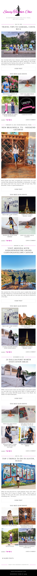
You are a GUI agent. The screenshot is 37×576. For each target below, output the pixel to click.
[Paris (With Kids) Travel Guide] (27, 205)
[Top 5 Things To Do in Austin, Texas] (18, 488)
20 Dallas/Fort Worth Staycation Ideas (9, 347)
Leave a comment (31, 119)
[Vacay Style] (9, 536)
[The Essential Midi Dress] (27, 434)
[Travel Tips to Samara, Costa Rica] (18, 57)
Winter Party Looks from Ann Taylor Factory (10, 446)
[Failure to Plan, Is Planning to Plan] (27, 414)
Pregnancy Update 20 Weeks (10, 94)
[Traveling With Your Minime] (9, 225)
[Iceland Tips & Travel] (9, 516)
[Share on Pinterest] (9, 120)
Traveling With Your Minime (10, 236)
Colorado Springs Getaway (27, 326)
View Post (18, 68)
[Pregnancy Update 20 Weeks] (9, 84)
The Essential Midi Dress (27, 445)
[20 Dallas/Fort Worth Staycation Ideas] (9, 337)
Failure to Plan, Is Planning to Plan (27, 424)
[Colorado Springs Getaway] (27, 316)
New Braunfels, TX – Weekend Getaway (18, 128)
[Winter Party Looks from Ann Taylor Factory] (9, 434)
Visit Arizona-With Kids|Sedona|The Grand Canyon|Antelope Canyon (18, 250)
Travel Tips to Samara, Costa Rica (18, 28)
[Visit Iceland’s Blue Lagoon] (27, 84)
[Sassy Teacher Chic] (18, 8)
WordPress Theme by (18, 574)
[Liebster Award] (27, 105)
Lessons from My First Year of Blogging (10, 115)
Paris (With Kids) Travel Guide (27, 215)
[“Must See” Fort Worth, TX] (9, 205)
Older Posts (8, 558)
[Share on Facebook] (6, 120)
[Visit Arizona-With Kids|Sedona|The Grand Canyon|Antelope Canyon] (18, 289)
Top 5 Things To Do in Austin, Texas (18, 460)
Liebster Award (27, 114)
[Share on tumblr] (11, 120)
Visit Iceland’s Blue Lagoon (27, 94)
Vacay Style (10, 546)
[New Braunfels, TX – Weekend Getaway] (18, 178)
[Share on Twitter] (8, 120)
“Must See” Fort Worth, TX (10, 215)
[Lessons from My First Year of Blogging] (9, 105)
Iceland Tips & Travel (9, 525)
